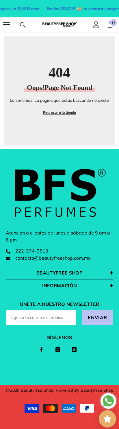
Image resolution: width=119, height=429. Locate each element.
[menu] (6, 24)
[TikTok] (74, 349)
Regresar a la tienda (59, 112)
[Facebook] (41, 349)
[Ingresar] (96, 24)
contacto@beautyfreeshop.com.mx (53, 258)
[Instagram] (58, 349)
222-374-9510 (31, 251)
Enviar (97, 317)
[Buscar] (22, 24)
